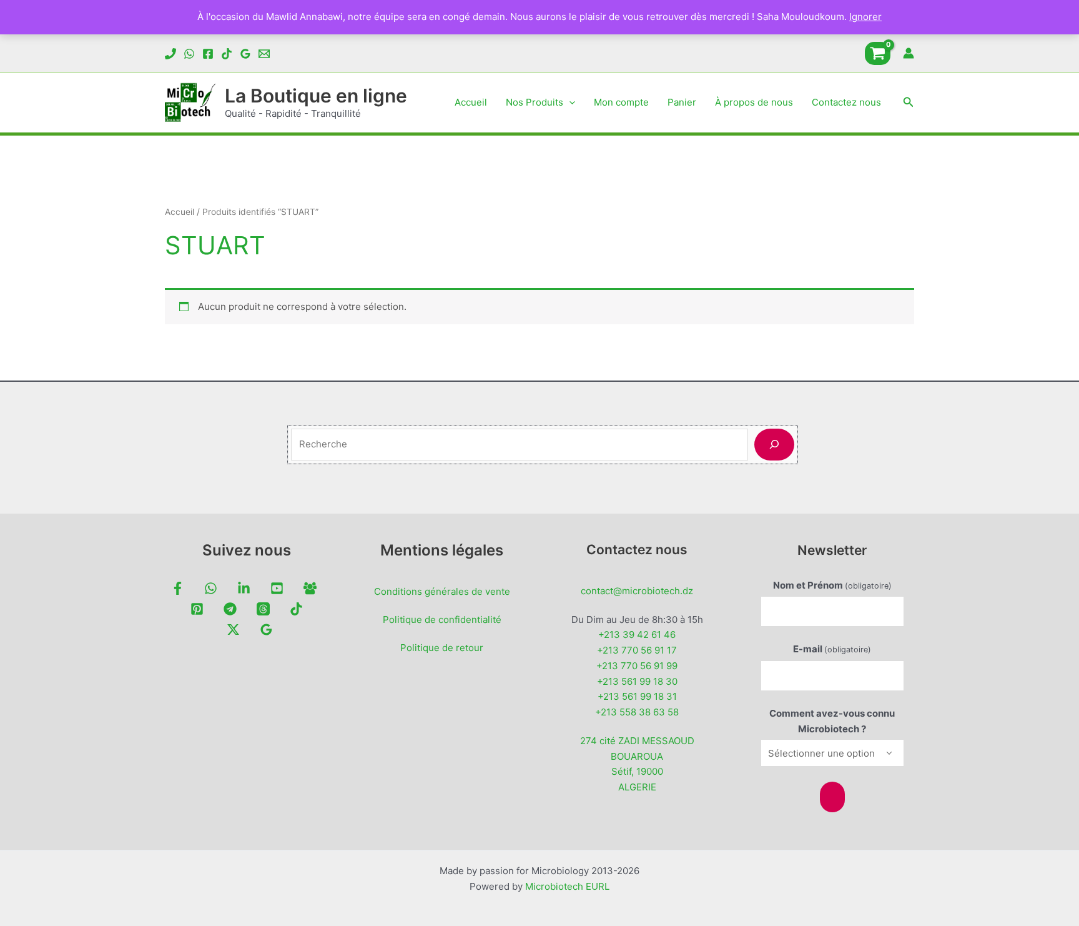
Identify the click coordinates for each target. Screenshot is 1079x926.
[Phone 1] (170, 53)
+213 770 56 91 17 (637, 650)
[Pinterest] (197, 609)
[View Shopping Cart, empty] (877, 53)
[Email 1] (264, 53)
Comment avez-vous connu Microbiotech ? (832, 721)
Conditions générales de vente (442, 591)
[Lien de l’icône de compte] (908, 53)
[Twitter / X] (233, 629)
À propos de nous (754, 102)
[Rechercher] (774, 445)
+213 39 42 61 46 (637, 634)
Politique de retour (441, 648)
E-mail (832, 649)
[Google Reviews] (245, 53)
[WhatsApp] (189, 53)
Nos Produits (534, 102)
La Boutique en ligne (316, 95)
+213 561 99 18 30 (637, 681)
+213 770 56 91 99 (636, 666)
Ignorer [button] (865, 16)
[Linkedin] (244, 588)
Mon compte (621, 102)
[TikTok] (226, 53)
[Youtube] (277, 588)
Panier (682, 102)
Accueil (471, 102)
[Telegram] (230, 609)
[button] (569, 102)
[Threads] (263, 609)
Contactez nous (846, 102)
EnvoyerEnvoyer (832, 797)
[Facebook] (208, 53)
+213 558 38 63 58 (637, 712)
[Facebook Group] (310, 588)
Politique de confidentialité (442, 619)
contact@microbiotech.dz (637, 591)
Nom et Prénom (832, 585)
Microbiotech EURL (567, 886)
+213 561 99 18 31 (637, 696)
